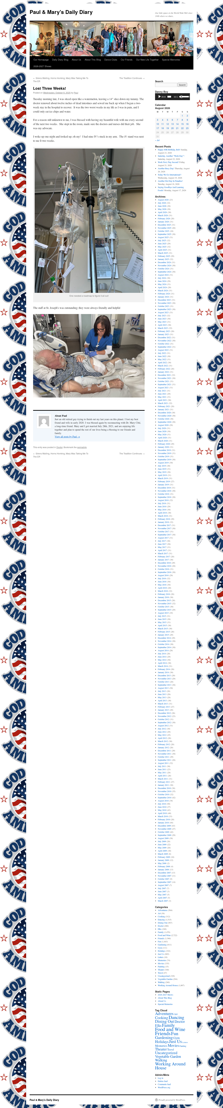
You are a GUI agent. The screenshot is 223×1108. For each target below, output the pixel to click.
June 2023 (162, 318)
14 (177, 123)
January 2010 (163, 822)
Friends (161, 938)
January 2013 (163, 709)
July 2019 (162, 465)
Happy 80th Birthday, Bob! (169, 149)
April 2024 (162, 287)
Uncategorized (164, 975)
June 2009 (162, 844)
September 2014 (164, 647)
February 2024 (164, 293)
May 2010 (162, 810)
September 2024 (164, 271)
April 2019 (162, 475)
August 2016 (163, 575)
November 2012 (164, 716)
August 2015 (163, 612)
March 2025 (163, 252)
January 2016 (163, 597)
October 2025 (163, 231)
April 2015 (162, 625)
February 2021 (164, 406)
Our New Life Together (147, 59)
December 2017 (164, 525)
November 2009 (164, 828)
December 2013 (164, 675)
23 (187, 128)
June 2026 (162, 205)
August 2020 (163, 425)
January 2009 (163, 860)
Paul (76, 92)
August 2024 (163, 274)
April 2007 (162, 897)
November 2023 (164, 303)
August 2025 (163, 237)
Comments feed (164, 1084)
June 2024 (162, 281)
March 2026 (163, 215)
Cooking (161, 916)
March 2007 (163, 900)
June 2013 (162, 694)
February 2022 (164, 368)
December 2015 (164, 600)
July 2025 (162, 240)
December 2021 (164, 375)
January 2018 (163, 522)
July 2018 (162, 503)
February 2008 (164, 866)
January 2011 (163, 785)
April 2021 (162, 400)
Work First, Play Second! (168, 162)
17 (157, 128)
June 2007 (162, 891)
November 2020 (164, 415)
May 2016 (162, 584)
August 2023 (163, 312)
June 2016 (162, 581)
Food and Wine (164, 935)
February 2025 (164, 256)
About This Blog (93, 59)
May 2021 (162, 396)
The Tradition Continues (132, 78)
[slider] (169, 97)
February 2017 (164, 556)
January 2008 (163, 869)
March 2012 (163, 741)
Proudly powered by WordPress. (172, 1099)
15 (182, 123)
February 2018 (164, 518)
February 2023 (164, 331)
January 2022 (163, 371)
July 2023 (162, 315)
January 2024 (163, 296)
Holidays (161, 950)
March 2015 (163, 628)
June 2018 (162, 506)
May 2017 (162, 547)
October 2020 (163, 418)
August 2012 (163, 725)
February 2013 (164, 706)
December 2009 (164, 825)
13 (172, 123)
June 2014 (162, 656)
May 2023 (162, 321)
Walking (161, 982)
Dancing (161, 919)
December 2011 (164, 750)
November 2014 (164, 641)
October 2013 (163, 681)
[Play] (159, 96)
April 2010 (162, 813)
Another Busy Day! (166, 168)
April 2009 (162, 850)
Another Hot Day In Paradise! (170, 180)
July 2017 (162, 540)
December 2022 (164, 337)
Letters (160, 957)
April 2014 (162, 662)
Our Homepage (41, 59)
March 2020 (163, 440)
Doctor (59, 447)
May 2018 (162, 509)
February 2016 (164, 594)
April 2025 (162, 249)
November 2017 (164, 528)
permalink (82, 447)
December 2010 (164, 788)
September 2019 (164, 459)
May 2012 (162, 734)
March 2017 (163, 553)
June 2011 (162, 769)
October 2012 (163, 719)
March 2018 (163, 515)
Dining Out (162, 922)
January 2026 (163, 221)
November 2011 (164, 753)
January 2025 (163, 259)
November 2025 (164, 227)
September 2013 (164, 684)
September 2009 (164, 835)
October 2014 (163, 644)
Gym (160, 947)
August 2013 (163, 688)
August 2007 (163, 885)
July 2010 (162, 803)
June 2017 (162, 544)
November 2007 (164, 875)
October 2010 (163, 794)
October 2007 (163, 878)
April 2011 (162, 775)
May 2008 (162, 863)
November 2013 (164, 678)
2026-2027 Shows (42, 66)
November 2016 (164, 565)
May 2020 (162, 434)
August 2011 (163, 763)
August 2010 (163, 800)
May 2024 (162, 284)
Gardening (162, 944)
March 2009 (163, 853)
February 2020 (164, 443)
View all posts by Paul (67, 436)
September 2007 (164, 882)
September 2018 (164, 497)
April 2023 (162, 324)
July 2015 (162, 616)
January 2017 (163, 559)
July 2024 (162, 277)
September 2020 (164, 421)
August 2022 (163, 349)
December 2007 (164, 872)
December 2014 (164, 637)
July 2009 (162, 841)
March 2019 (163, 478)
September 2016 (164, 572)
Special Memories (171, 59)
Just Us (161, 954)
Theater (161, 969)
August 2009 (163, 838)
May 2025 (162, 246)
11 (162, 123)
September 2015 (164, 609)
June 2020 (162, 431)
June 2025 (162, 243)
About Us (76, 59)
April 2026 (162, 212)
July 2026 (162, 202)
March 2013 (163, 703)
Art (159, 913)
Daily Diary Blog (60, 59)
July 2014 (162, 653)
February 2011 (164, 781)
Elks (160, 929)
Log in (160, 1078)
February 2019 (164, 481)
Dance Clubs (110, 59)
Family (161, 932)
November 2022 (164, 340)
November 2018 (164, 490)
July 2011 (162, 766)
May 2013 (162, 697)
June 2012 (162, 731)
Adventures (162, 910)
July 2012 (162, 728)
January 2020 (163, 446)
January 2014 (163, 672)
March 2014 (163, 666)
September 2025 (164, 234)
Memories (162, 960)
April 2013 (162, 700)
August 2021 (163, 387)
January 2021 (163, 409)
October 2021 (163, 381)
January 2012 (163, 747)
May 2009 (162, 847)
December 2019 (164, 450)
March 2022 (163, 365)
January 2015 (163, 634)
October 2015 (163, 606)
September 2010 (164, 797)
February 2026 (164, 218)
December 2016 (164, 562)
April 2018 (162, 512)
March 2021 (163, 403)
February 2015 (164, 631)
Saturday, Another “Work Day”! (171, 155)
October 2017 (163, 531)
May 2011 (162, 772)
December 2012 (164, 713)
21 (177, 128)
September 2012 (164, 722)
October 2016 (163, 569)
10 (157, 123)
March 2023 (163, 328)
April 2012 (162, 738)
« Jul (157, 140)
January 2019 (163, 484)
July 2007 (162, 888)
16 (187, 123)
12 (167, 123)
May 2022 (162, 359)
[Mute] (181, 96)
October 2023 (163, 306)
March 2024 (163, 290)
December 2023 (164, 299)
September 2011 (164, 759)
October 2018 (163, 493)
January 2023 (163, 334)
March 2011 (163, 778)
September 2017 (164, 534)
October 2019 (163, 456)
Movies (161, 963)
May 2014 (162, 659)
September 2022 (164, 346)
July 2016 (162, 578)
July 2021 (162, 390)
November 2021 (164, 378)
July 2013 (162, 691)
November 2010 (164, 791)
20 (172, 128)
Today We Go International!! (169, 174)
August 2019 (163, 462)
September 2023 (164, 309)
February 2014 (164, 669)
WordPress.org (164, 1087)
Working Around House (168, 985)
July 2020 (162, 428)
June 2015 (162, 619)
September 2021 (164, 384)
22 (182, 128)
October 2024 (163, 268)
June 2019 (162, 468)
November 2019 (164, 453)
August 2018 (163, 500)
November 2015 (164, 603)
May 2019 (162, 472)
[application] (172, 96)
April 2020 (162, 437)
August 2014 (163, 650)
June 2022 (162, 356)
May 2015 (162, 622)
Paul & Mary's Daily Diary (61, 11)
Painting (161, 966)
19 (167, 128)
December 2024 (164, 262)
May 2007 (162, 894)
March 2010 (163, 816)
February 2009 (164, 857)
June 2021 (162, 393)
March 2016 (163, 590)
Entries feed (163, 1081)
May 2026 (162, 209)
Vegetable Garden (165, 979)
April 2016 (162, 587)
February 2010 (164, 819)
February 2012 (164, 744)
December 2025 (164, 224)
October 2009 (163, 831)
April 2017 (162, 550)
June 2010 (162, 806)
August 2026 (163, 199)
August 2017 (163, 537)
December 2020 (164, 412)
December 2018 (164, 487)
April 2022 (162, 362)
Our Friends (127, 59)
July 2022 (162, 353)
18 (162, 128)
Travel (160, 972)
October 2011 (163, 756)
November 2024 (164, 265)
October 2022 (163, 343)
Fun (159, 941)
